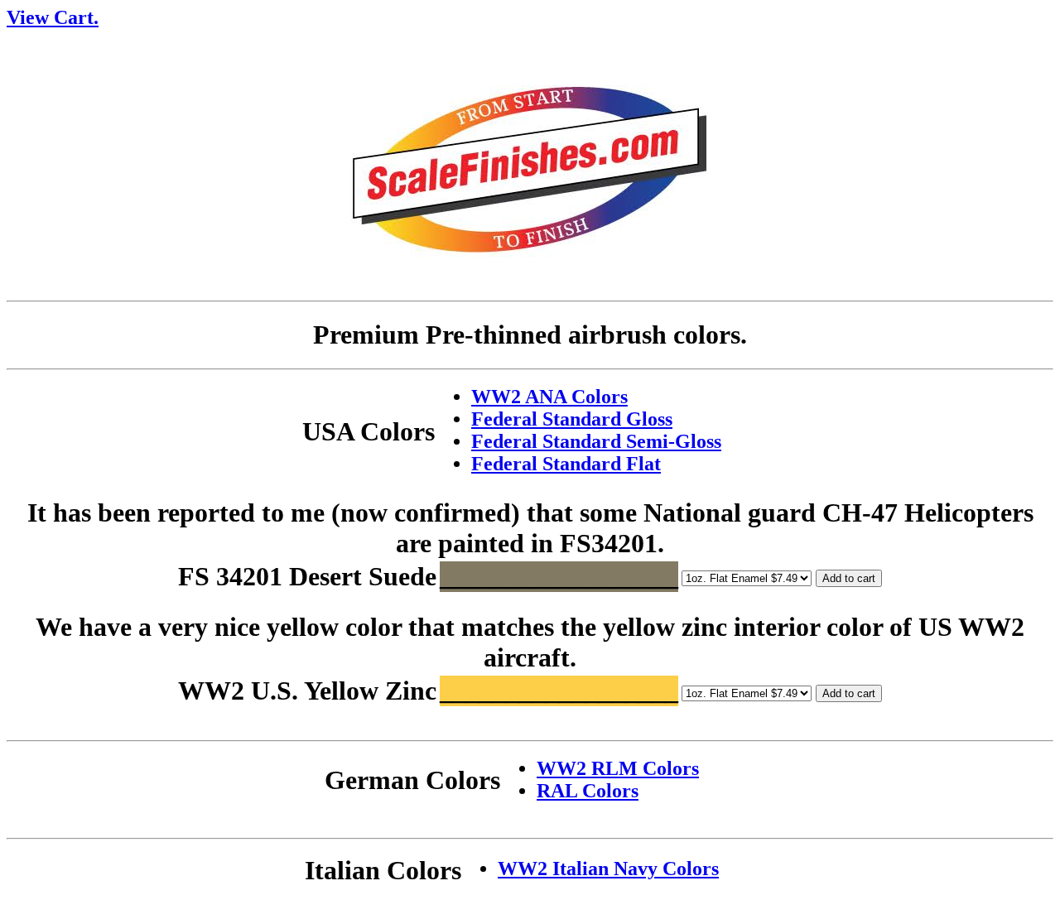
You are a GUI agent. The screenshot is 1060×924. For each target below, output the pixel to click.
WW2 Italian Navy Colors (608, 868)
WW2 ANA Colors (549, 396)
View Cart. (53, 17)
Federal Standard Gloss (571, 419)
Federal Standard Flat (566, 463)
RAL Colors (587, 790)
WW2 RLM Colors (618, 768)
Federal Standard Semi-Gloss (596, 441)
